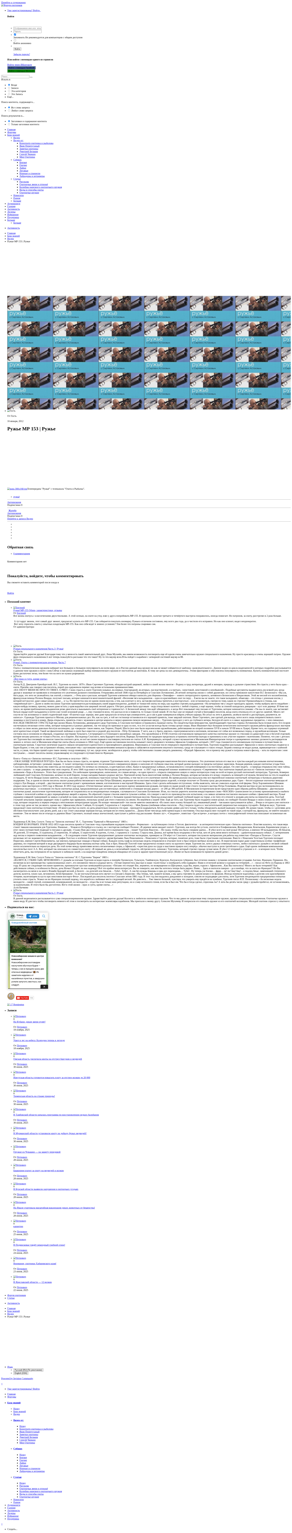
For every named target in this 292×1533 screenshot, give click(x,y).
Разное (16, 198)
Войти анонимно (22, 43)
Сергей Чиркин (27, 154)
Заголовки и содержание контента (29, 121)
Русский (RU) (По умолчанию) (28, 1370)
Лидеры (11, 212)
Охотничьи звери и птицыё (33, 184)
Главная (11, 129)
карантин (18, 1226)
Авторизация (14, 502)
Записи (15, 88)
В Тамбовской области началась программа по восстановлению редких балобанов (56, 1114)
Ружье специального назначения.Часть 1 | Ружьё (38, 893)
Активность (13, 209)
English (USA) (21, 1373)
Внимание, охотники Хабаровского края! (34, 1263)
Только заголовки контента (25, 124)
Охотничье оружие (29, 192)
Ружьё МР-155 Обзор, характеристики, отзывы (37, 610)
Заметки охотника (28, 148)
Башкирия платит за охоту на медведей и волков (38, 1170)
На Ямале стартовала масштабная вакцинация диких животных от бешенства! (54, 1207)
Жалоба (12, 510)
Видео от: (18, 140)
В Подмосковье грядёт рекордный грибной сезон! (39, 1245)
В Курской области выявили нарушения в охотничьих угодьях (45, 1189)
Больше (17, 201)
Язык (10, 1367)
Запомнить (19, 37)
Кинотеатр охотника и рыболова (36, 143)
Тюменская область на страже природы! (34, 1096)
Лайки (22, 168)
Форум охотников (16, 1295)
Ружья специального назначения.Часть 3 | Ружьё (38, 648)
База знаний (13, 135)
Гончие (23, 165)
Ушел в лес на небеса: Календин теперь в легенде (39, 1040)
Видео (16, 137)
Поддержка (13, 217)
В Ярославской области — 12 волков (32, 1282)
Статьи (17, 179)
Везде (14, 85)
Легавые (23, 170)
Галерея (11, 206)
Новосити (18, 195)
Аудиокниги (13, 203)
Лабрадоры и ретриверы (32, 176)
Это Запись (17, 94)
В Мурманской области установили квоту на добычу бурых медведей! (50, 1133)
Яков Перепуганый (29, 146)
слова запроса (20, 107)
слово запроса (22, 110)
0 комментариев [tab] (21, 553)
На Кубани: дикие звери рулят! (29, 1021)
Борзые (23, 162)
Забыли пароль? (21, 54)
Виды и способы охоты (31, 190)
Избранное (13, 214)
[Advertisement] (56, 272)
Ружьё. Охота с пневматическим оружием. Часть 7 (39, 662)
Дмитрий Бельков (28, 151)
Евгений (21, 613)
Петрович (22, 1027)
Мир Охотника (27, 157)
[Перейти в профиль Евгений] (19, 607)
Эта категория (18, 91)
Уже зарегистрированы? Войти (24, 10)
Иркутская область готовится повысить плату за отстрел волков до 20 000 (51, 1077)
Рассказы (24, 181)
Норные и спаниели (29, 173)
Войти (17, 49)
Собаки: (17, 159)
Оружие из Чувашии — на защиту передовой (37, 1152)
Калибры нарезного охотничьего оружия (40, 187)
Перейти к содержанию (13, 2)
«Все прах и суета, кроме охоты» (30, 679)
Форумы (11, 132)
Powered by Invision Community (17, 1378)
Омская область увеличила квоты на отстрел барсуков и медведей (47, 1059)
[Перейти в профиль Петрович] (19, 1016)
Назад (16, 1408)
